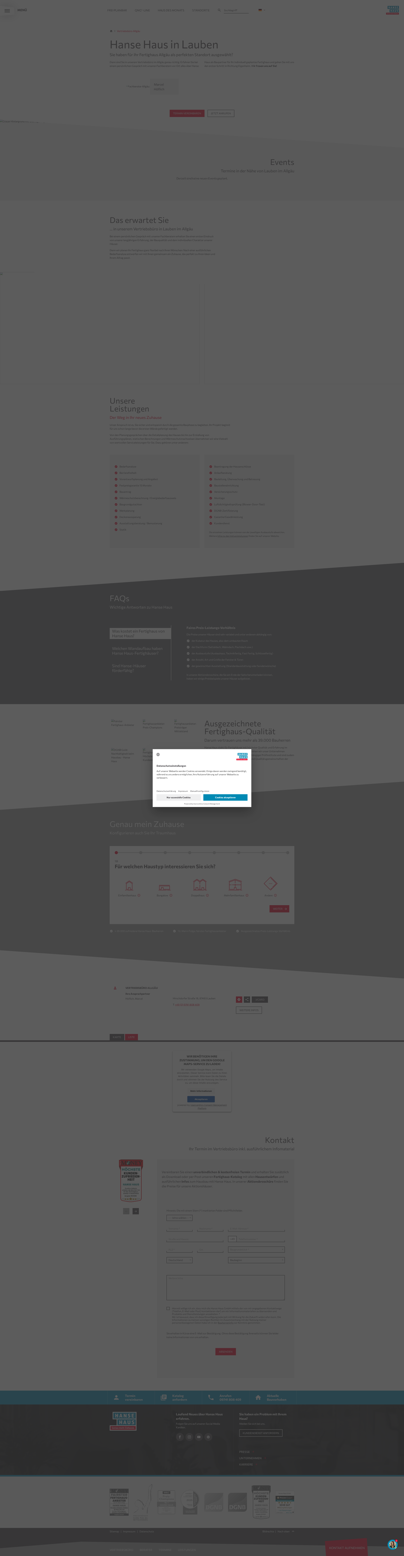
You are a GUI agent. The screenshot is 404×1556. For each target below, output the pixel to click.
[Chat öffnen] (393, 1545)
